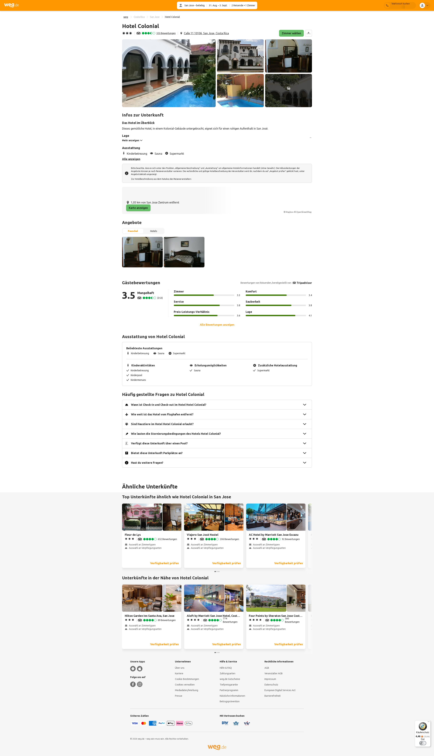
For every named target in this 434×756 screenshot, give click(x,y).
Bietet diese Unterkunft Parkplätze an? (157, 453)
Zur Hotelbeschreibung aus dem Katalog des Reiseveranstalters (161, 179)
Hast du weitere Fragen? (147, 462)
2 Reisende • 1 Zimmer (243, 5)
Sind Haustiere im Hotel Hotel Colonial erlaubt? (162, 424)
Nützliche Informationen (232, 695)
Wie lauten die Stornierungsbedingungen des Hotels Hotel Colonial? (176, 433)
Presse (178, 695)
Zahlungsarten (227, 673)
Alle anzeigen (131, 159)
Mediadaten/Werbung (186, 690)
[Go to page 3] (218, 571)
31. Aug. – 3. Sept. (218, 5)
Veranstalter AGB (273, 673)
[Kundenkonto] (424, 5)
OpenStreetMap (304, 212)
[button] (169, 73)
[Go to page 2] (217, 571)
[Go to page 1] (215, 571)
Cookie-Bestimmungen (187, 679)
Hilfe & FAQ (226, 667)
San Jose (189, 5)
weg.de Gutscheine (230, 679)
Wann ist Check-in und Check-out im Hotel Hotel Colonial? (168, 404)
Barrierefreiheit (272, 695)
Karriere (179, 673)
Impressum (270, 679)
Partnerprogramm (229, 690)
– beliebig (199, 5)
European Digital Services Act (279, 690)
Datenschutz (271, 684)
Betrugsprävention (230, 701)
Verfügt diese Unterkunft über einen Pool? (159, 443)
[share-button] (308, 33)
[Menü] (429, 722)
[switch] (422, 743)
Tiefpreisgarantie (229, 684)
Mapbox (289, 212)
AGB (266, 667)
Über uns (179, 667)
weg (125, 17)
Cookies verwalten (185, 684)
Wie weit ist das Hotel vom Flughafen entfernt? (162, 414)
